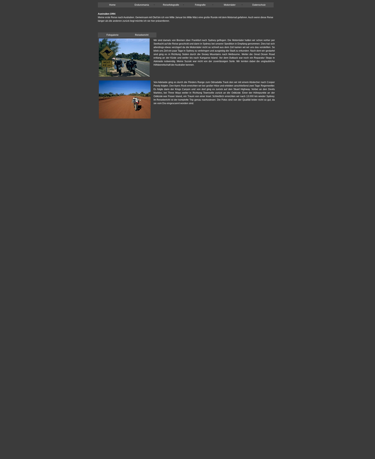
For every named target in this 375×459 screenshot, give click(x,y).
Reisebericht (141, 35)
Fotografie (200, 5)
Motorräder (230, 5)
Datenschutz (259, 5)
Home (112, 5)
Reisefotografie (171, 5)
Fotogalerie (112, 35)
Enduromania (142, 5)
